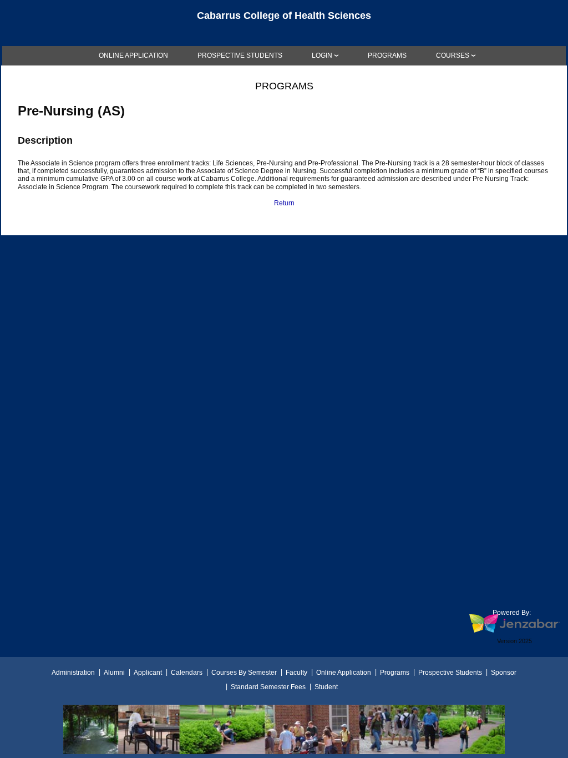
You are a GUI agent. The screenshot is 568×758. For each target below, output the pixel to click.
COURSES (452, 55)
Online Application (343, 672)
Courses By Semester (244, 672)
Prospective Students (450, 672)
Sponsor (503, 672)
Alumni (114, 672)
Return (284, 203)
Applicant (148, 672)
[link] (133, 55)
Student (326, 687)
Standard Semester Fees (268, 687)
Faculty (296, 672)
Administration (73, 672)
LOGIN (322, 55)
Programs (394, 672)
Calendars (186, 672)
